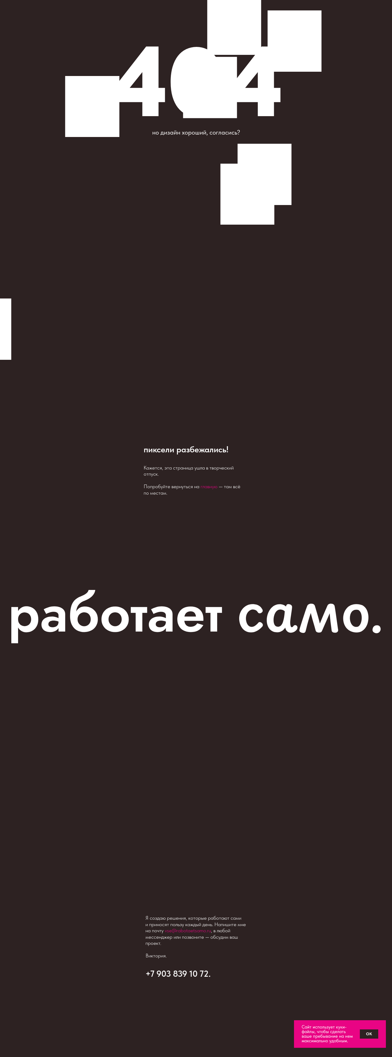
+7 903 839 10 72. (178, 974)
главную (209, 486)
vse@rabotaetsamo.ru (188, 930)
